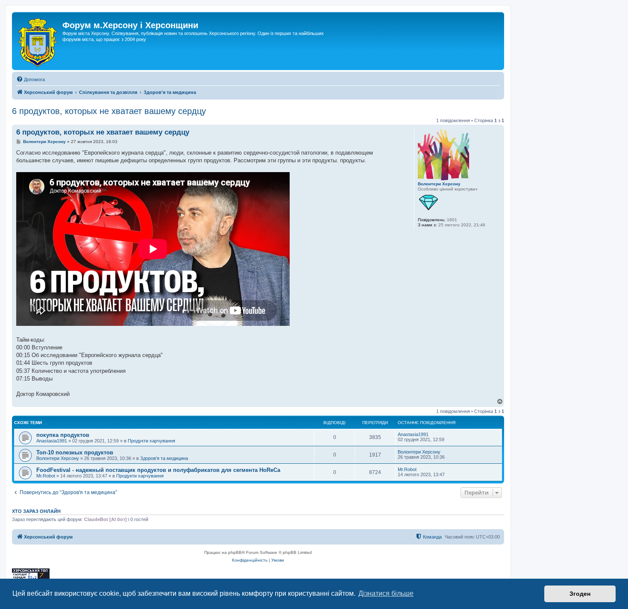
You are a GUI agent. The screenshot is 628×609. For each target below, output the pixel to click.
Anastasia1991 (51, 440)
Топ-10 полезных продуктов (74, 452)
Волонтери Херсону (439, 184)
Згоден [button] (579, 593)
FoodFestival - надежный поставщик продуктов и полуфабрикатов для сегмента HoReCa (158, 470)
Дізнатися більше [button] (386, 593)
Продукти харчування (151, 440)
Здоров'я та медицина (164, 458)
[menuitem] (30, 79)
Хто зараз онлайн (36, 511)
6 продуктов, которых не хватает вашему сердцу (109, 111)
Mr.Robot (45, 475)
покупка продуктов (62, 435)
